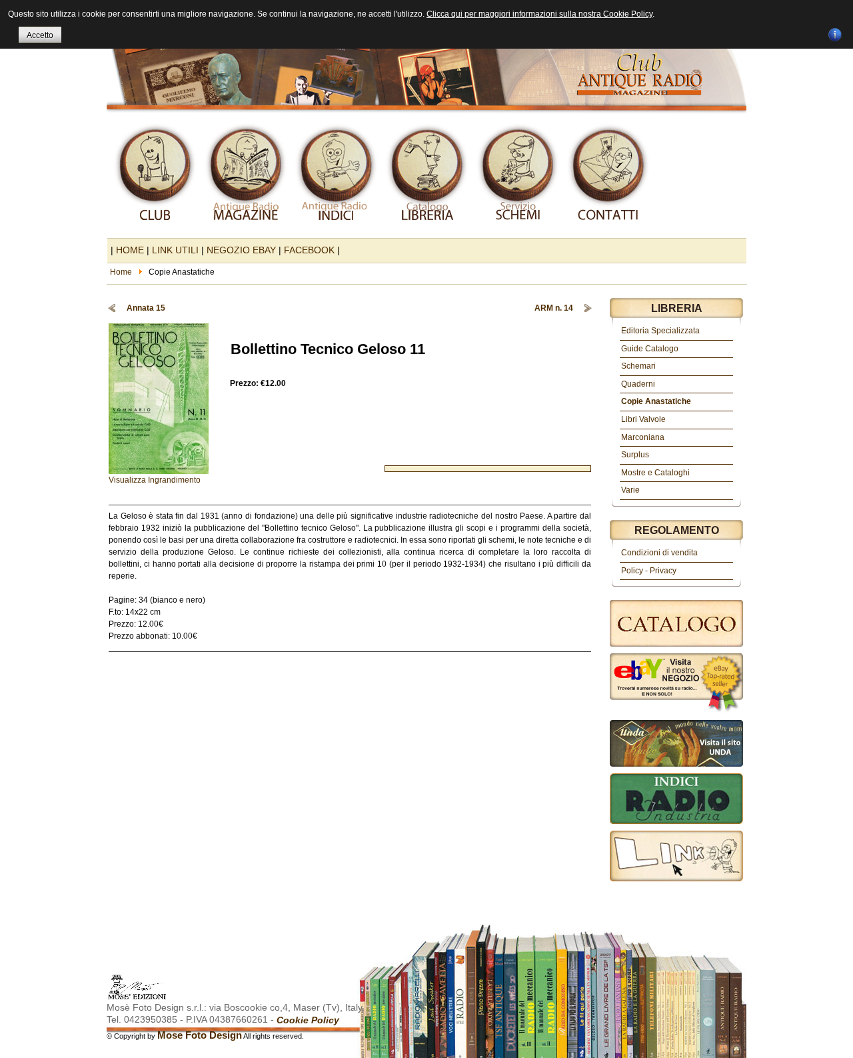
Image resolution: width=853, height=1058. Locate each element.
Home (121, 272)
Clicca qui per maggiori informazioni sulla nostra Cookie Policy (539, 14)
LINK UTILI (175, 250)
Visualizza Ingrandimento (155, 480)
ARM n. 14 (553, 308)
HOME (130, 250)
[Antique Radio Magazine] (426, 58)
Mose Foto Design (199, 1035)
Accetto (40, 35)
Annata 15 (146, 308)
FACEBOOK (309, 250)
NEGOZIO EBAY (241, 250)
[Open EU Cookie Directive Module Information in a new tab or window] (835, 32)
